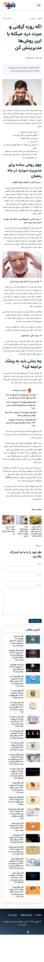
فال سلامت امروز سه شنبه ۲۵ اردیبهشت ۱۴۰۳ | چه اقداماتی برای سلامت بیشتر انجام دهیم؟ (16, 721)
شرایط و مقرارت (26, 915)
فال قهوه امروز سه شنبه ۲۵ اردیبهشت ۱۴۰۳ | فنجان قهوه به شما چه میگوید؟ (16, 694)
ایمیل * (39, 574)
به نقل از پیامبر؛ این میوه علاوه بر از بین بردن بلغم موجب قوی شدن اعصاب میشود (36, 531)
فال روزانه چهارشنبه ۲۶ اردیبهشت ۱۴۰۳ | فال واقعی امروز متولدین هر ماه (20, 414)
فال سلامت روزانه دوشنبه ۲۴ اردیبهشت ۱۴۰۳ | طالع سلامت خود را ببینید (16, 827)
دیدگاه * (39, 585)
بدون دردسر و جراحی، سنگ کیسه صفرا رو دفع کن (8, 530)
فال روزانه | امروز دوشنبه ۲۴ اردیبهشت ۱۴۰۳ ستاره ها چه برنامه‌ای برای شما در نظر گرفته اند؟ (16, 878)
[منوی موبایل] (38, 5)
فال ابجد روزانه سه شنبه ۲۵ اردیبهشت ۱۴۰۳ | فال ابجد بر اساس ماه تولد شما (16, 746)
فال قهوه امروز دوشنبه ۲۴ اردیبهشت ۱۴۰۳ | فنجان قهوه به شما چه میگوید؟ (15, 801)
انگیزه (40, 18)
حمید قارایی (30, 57)
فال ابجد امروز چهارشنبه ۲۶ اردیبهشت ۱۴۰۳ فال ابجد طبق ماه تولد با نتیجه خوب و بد (21, 396)
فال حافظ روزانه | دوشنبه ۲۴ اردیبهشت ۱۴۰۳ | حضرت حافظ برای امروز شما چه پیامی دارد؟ (16, 788)
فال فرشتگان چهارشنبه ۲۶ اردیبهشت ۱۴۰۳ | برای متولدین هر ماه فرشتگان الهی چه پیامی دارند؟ (21, 405)
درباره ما (38, 915)
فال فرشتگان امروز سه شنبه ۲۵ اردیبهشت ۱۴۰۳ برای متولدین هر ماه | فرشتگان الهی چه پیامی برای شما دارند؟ (15, 759)
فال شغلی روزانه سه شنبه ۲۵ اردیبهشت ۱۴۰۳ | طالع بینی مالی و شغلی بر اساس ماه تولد (16, 707)
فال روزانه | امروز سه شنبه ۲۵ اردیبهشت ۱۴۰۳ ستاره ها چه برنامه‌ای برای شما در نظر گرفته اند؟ (16, 773)
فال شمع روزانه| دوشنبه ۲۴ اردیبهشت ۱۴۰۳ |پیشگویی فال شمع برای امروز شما (16, 838)
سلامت (33, 18)
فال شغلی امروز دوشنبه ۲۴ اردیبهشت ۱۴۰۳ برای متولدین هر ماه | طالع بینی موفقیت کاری (15, 814)
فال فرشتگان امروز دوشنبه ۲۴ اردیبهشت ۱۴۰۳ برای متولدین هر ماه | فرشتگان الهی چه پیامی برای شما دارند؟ (15, 863)
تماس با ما (12, 915)
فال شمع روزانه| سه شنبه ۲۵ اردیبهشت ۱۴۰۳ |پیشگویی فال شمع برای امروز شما (16, 734)
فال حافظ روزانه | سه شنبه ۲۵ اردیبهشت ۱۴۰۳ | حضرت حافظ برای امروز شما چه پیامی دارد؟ (21, 423)
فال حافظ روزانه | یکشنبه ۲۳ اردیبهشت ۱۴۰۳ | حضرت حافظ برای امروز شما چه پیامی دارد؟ (16, 892)
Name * (39, 564)
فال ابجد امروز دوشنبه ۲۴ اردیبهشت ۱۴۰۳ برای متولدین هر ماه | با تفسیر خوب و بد (15, 850)
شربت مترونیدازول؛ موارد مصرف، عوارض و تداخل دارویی (23, 531)
